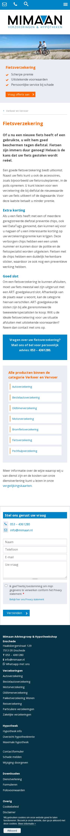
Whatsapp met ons (18, 664)
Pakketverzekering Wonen (19, 698)
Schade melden (12, 757)
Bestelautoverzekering (26, 397)
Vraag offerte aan (18, 94)
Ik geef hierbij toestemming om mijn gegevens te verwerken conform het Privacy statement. (36, 590)
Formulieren (10, 784)
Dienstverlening (12, 779)
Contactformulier (13, 751)
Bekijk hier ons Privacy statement (27, 599)
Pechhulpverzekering (24, 451)
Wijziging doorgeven (15, 762)
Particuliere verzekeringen (18, 709)
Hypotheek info (12, 731)
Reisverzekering (12, 703)
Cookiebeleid (11, 806)
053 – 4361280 (40, 350)
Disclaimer (9, 812)
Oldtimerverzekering (24, 408)
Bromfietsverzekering (25, 429)
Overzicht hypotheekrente (19, 736)
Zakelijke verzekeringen (17, 714)
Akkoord (12, 830)
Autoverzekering (22, 386)
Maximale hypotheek (16, 742)
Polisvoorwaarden (14, 790)
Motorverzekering (23, 419)
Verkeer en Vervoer (17, 110)
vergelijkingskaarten (17, 486)
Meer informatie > (27, 823)
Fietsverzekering (22, 440)
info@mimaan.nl (21, 530)
